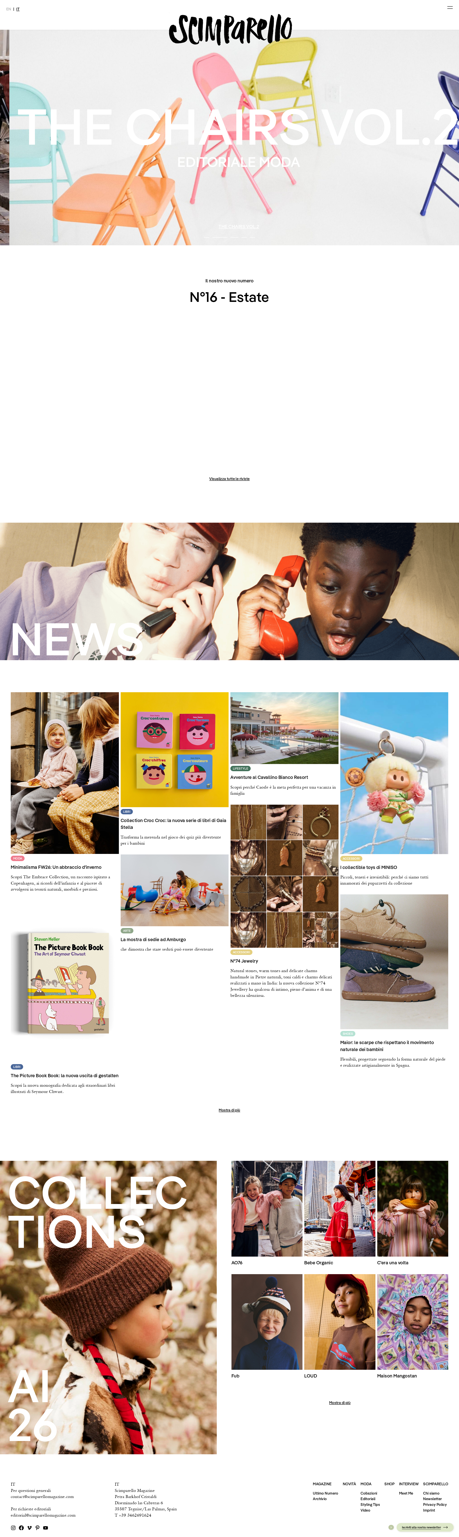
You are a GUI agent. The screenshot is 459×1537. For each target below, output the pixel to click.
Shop (389, 1483)
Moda (366, 1483)
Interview (409, 1483)
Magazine (322, 1483)
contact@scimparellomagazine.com (42, 1496)
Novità (349, 1483)
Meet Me (406, 1493)
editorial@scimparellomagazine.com (43, 1515)
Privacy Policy (435, 1504)
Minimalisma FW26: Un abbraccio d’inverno (311, 226)
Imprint (429, 1510)
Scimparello (435, 1483)
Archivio (320, 1498)
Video (365, 1510)
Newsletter (432, 1498)
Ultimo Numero (325, 1493)
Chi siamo (431, 1493)
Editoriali (368, 1498)
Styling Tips (370, 1504)
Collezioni (369, 1493)
